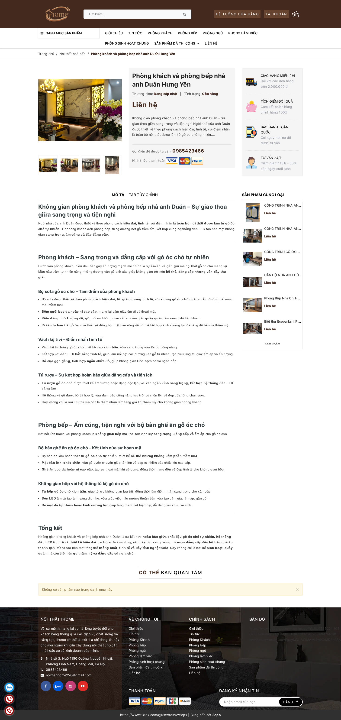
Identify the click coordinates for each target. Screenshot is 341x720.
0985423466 (188, 151)
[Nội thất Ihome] (134, 701)
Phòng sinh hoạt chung (147, 662)
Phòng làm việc (141, 656)
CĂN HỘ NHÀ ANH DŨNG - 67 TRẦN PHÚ (296, 275)
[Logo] (57, 14)
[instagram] (70, 686)
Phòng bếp (137, 645)
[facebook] (46, 686)
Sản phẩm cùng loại (263, 194)
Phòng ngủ (137, 650)
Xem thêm (272, 344)
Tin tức (134, 634)
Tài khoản (276, 14)
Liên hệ (134, 673)
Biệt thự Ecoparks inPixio (283, 321)
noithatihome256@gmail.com (68, 675)
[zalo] (58, 686)
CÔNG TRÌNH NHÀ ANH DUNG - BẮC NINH (297, 205)
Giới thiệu (136, 628)
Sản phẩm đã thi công (146, 667)
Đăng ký (290, 702)
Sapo (216, 715)
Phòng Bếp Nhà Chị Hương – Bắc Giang (294, 298)
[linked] (83, 686)
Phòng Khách (139, 640)
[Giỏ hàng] (297, 14)
